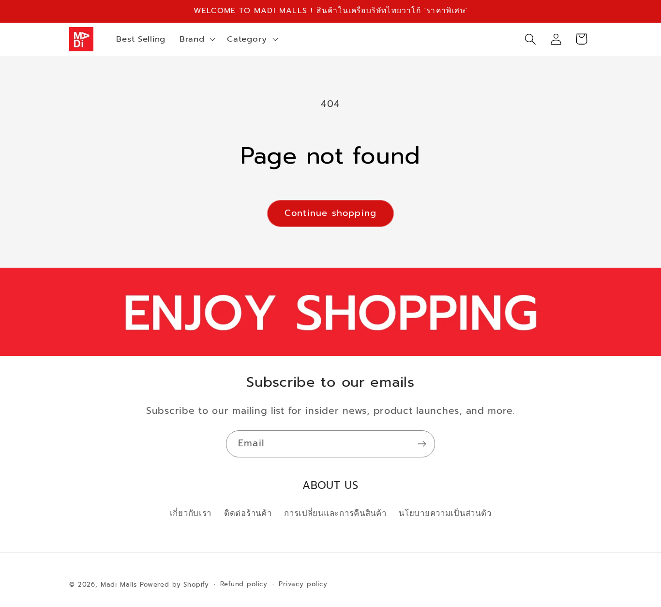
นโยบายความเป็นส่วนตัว (445, 513)
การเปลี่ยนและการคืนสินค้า (335, 513)
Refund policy (244, 584)
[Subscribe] (422, 443)
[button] (196, 39)
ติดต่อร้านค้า (247, 513)
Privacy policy (303, 584)
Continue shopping (330, 213)
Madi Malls (119, 585)
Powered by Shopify (174, 585)
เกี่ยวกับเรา (190, 513)
